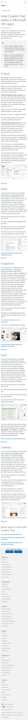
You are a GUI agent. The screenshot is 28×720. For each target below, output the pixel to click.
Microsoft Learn (5, 662)
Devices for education (6, 611)
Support (3, 5)
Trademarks (4, 714)
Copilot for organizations (6, 569)
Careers (3, 682)
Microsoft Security (5, 635)
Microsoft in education (6, 608)
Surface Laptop (4, 562)
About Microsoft (5, 684)
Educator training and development (8, 621)
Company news (5, 687)
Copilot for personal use (6, 572)
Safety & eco (9, 714)
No (18, 551)
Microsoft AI (4, 633)
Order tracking (4, 594)
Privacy (15, 712)
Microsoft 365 (4, 640)
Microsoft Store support (6, 589)
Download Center (5, 586)
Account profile (5, 584)
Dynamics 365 (4, 638)
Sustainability (4, 699)
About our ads (20, 714)
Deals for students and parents (8, 623)
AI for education (5, 626)
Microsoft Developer (6, 660)
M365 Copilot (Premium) (17, 195)
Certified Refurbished (6, 596)
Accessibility (4, 697)
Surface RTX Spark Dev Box (7, 567)
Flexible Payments (5, 601)
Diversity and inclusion (6, 694)
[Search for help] (5, 2)
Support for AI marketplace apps (8, 665)
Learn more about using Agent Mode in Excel (13, 438)
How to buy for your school (7, 618)
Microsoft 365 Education (6, 616)
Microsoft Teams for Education (7, 613)
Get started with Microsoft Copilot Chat (11, 534)
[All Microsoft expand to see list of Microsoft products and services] (2, 2)
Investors (3, 692)
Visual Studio (4, 675)
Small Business (4, 650)
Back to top (4, 183)
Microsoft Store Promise (6, 599)
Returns (3, 591)
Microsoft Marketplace (6, 670)
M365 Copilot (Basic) (6, 269)
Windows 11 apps (5, 577)
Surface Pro (4, 559)
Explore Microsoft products (7, 574)
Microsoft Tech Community (7, 667)
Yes (9, 551)
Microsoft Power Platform (6, 643)
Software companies (5, 672)
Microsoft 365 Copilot (6, 648)
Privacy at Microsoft (5, 689)
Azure (3, 657)
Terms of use (19, 712)
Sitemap (3, 712)
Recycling (15, 714)
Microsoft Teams (5, 645)
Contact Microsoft (9, 712)
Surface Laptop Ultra (6, 564)
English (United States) (8, 704)
